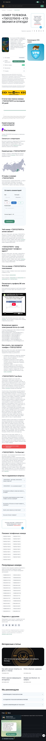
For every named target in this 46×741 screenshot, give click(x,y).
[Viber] (43, 31)
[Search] (42, 6)
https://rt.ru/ (16, 145)
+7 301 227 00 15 (13, 279)
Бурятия (13, 155)
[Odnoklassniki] (36, 31)
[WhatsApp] (41, 31)
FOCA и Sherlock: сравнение (33, 669)
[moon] (40, 2)
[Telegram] (39, 31)
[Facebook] (32, 31)
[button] (20, 715)
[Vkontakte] (34, 31)
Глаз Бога (23, 239)
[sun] (35, 2)
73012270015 (5, 279)
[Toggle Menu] (43, 2)
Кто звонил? (9, 10)
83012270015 (13, 275)
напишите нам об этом (7, 634)
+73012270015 (12, 277)
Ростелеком (4, 135)
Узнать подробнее (8, 371)
